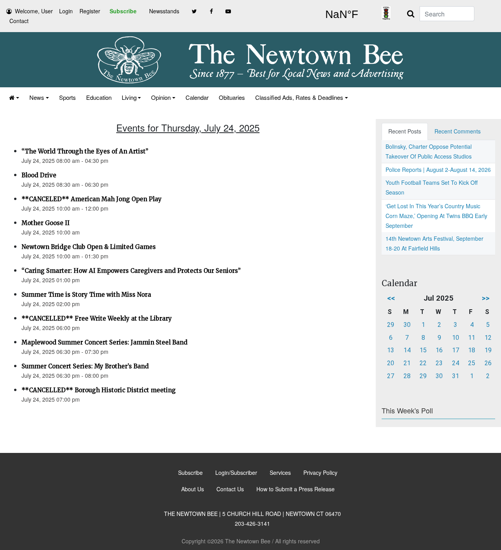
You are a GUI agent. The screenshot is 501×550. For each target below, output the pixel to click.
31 (455, 376)
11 (471, 337)
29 (390, 324)
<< (391, 298)
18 (471, 350)
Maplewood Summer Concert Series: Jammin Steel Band (104, 342)
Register (89, 11)
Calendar (197, 97)
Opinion (161, 97)
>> (486, 298)
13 (390, 350)
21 (407, 363)
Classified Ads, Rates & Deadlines (299, 97)
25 (471, 363)
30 (407, 324)
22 (423, 363)
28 (407, 376)
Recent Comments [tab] (457, 131)
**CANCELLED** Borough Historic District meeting (99, 390)
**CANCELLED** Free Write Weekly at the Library (97, 318)
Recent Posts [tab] (404, 131)
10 (455, 337)
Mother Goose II (46, 223)
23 (439, 363)
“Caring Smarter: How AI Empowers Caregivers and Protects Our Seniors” (131, 270)
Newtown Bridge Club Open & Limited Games (89, 247)
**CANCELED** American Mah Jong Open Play (92, 199)
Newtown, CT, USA (341, 14)
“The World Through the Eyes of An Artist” (85, 151)
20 (390, 363)
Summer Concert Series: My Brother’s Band (85, 366)
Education (99, 97)
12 (488, 337)
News (36, 97)
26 (488, 363)
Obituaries (232, 97)
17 (455, 350)
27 (390, 376)
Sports (67, 97)
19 (488, 350)
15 (423, 350)
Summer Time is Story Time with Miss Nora (86, 294)
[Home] (14, 97)
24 (455, 363)
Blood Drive (39, 175)
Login (66, 11)
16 (439, 350)
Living (129, 97)
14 (407, 350)
